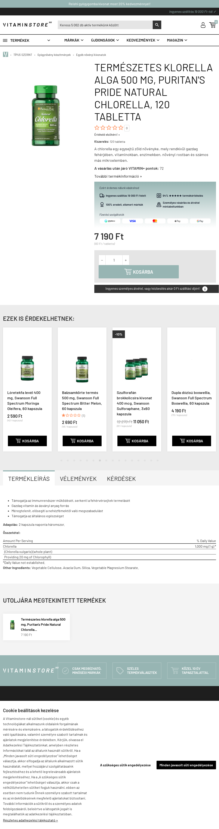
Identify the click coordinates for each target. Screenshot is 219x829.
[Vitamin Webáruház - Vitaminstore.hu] (6, 54)
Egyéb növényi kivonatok (91, 54)
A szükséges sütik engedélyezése (125, 765)
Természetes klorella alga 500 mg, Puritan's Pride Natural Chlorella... (43, 624)
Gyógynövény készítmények (54, 54)
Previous (4, 393)
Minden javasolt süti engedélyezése (186, 765)
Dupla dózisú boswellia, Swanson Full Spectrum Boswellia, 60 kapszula (192, 398)
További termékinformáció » (118, 176)
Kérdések (121, 478)
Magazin (177, 40)
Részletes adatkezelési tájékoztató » (30, 820)
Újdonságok (105, 40)
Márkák (74, 40)
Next (215, 393)
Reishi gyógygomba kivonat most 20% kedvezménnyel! (110, 4)
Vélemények (78, 478)
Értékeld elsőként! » (107, 134)
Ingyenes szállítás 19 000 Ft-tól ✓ (192, 11)
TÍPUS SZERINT (22, 54)
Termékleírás (29, 478)
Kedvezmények (143, 40)
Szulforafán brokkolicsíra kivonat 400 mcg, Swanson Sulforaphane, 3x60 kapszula (134, 403)
